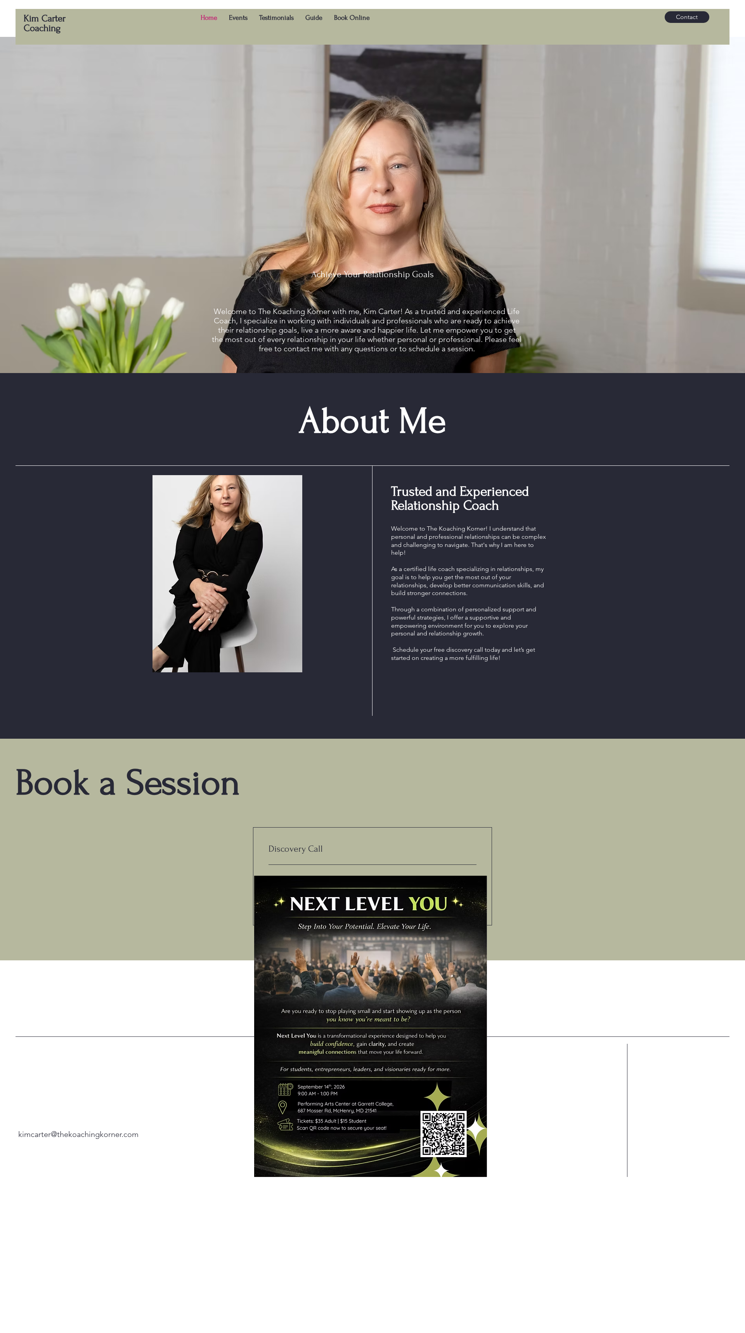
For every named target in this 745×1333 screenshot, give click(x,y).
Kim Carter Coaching (45, 23)
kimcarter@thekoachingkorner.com (78, 1134)
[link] (372, 849)
